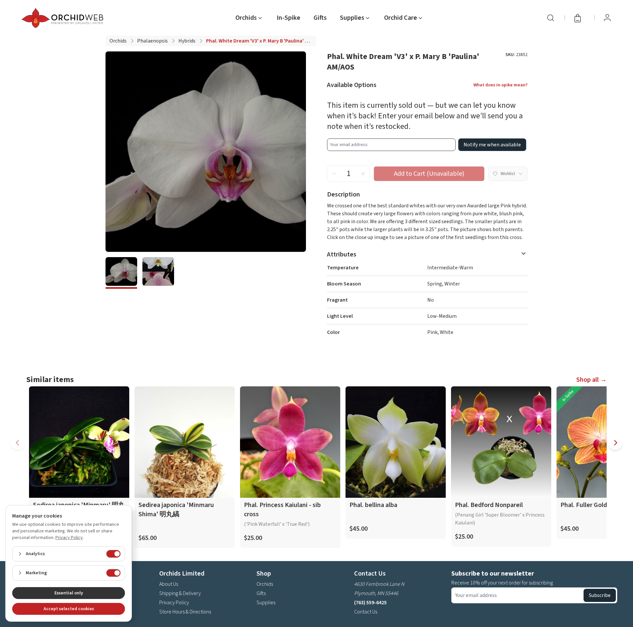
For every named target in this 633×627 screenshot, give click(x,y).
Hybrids (187, 41)
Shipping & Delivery (180, 593)
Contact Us (365, 611)
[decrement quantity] (334, 173)
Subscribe (600, 595)
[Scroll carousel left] (18, 442)
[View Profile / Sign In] (607, 17)
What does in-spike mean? (500, 85)
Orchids (118, 41)
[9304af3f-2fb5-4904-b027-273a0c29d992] (121, 273)
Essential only (68, 593)
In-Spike (288, 17)
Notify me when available (492, 144)
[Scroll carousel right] (615, 442)
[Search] (550, 17)
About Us (168, 584)
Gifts (320, 17)
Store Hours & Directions (185, 611)
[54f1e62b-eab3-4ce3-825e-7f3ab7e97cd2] (158, 273)
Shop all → (591, 379)
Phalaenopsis (152, 41)
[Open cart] (579, 18)
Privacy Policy (174, 602)
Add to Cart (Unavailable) (429, 173)
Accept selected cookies (69, 609)
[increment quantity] (363, 173)
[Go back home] (63, 18)
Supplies (265, 602)
